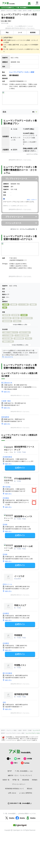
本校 (4, 702)
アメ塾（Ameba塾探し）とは (23, 771)
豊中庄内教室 (7, 673)
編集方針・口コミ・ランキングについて (20, 775)
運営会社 (29, 788)
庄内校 (5, 524)
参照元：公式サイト (32, 199)
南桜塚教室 (5, 417)
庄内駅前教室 (7, 457)
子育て (16, 763)
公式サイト (20, 467)
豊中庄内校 (6, 487)
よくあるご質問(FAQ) (25, 793)
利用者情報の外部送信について (14, 788)
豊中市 (24, 10)
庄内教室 (6, 613)
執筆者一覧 (6, 780)
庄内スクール (7, 584)
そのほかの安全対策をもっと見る (20, 345)
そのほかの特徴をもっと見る (20, 324)
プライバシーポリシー (18, 784)
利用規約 (34, 780)
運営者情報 (25, 780)
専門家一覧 (15, 780)
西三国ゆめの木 (6, 382)
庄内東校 (6, 498)
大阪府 (19, 10)
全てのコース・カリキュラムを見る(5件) (23, 229)
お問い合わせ (12, 793)
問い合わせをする (7, 357)
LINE (18, 759)
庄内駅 (29, 10)
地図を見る (7, 392)
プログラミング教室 (11, 10)
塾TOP (3, 10)
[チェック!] (34, 490)
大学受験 (29, 759)
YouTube (26, 763)
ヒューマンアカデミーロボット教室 (21, 72)
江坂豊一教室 (6, 401)
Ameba (11, 818)
